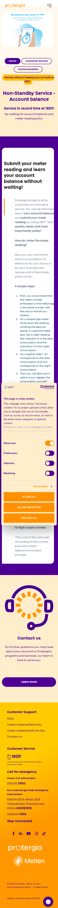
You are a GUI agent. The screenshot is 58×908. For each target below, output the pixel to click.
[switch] (49, 453)
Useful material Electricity (24, 725)
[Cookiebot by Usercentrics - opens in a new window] (41, 387)
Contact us (14, 737)
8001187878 (24, 808)
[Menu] (49, 6)
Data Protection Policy (19, 887)
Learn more (29, 682)
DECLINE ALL (29, 518)
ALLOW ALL (29, 496)
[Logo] (25, 848)
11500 (21, 783)
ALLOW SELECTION (29, 507)
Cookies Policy (40, 887)
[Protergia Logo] (15, 6)
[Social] (13, 834)
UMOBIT (36, 898)
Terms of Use (33, 884)
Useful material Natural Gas (26, 731)
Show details (40, 486)
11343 (22, 814)
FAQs (10, 719)
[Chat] (48, 902)
